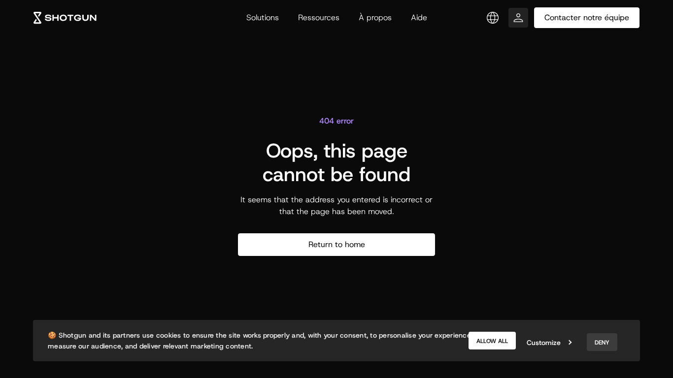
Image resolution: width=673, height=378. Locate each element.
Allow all (492, 341)
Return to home (336, 244)
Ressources (318, 17)
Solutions (262, 17)
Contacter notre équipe (586, 17)
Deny (602, 342)
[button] (493, 18)
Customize (544, 342)
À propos (375, 17)
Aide (419, 17)
